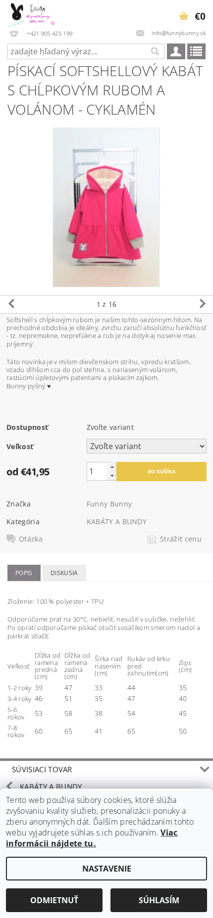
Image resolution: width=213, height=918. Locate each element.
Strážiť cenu (181, 539)
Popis (24, 573)
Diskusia (64, 573)
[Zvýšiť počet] (111, 466)
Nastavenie (106, 868)
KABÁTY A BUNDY (117, 521)
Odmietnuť (54, 900)
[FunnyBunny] (34, 13)
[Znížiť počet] (111, 475)
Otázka (31, 539)
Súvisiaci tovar (42, 769)
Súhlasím (159, 900)
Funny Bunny (109, 503)
